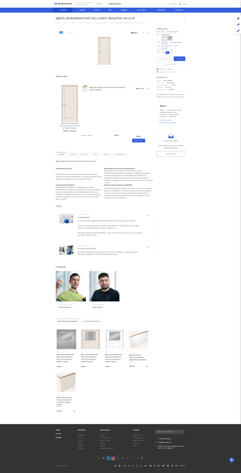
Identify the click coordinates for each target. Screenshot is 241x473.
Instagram (113, 458)
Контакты (80, 445)
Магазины (102, 435)
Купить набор (138, 140)
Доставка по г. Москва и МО (87, 248)
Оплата (96, 154)
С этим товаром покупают (91, 321)
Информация (105, 430)
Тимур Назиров (97, 307)
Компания (81, 430)
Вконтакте (99, 458)
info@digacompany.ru (164, 442)
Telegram (118, 458)
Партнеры (80, 448)
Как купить (84, 154)
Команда (80, 440)
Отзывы (72, 154)
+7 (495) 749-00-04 (114, 4)
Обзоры (135, 445)
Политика (102, 445)
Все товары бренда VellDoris (167, 122)
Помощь (136, 430)
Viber (132, 458)
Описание (61, 154)
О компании (81, 435)
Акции (58, 430)
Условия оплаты (104, 437)
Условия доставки (138, 437)
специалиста (111, 228)
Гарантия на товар (105, 440)
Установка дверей (83, 217)
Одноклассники (128, 458)
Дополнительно (121, 154)
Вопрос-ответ (137, 443)
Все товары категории (165, 120)
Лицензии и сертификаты (107, 448)
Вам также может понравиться (68, 321)
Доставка (107, 154)
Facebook (104, 458)
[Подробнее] (147, 215)
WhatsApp (142, 458)
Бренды (59, 437)
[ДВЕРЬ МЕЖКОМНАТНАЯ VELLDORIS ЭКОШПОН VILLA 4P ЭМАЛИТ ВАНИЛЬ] (104, 51)
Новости (80, 437)
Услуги (58, 434)
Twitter (108, 458)
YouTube (123, 458)
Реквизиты (103, 443)
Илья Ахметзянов (65, 307)
